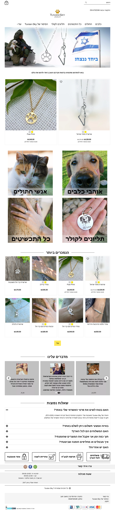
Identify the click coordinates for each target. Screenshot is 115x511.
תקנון (107, 501)
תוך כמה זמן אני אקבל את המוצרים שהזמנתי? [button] (81, 436)
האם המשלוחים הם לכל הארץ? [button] (90, 431)
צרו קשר (106, 496)
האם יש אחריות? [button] (98, 447)
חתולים (88, 24)
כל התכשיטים (74, 24)
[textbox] (100, 10)
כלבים (98, 24)
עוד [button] (57, 343)
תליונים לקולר (58, 24)
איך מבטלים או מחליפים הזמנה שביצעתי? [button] (83, 441)
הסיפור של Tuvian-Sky (36, 24)
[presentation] (9, 378)
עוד (19, 24)
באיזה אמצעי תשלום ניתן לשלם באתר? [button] (85, 425)
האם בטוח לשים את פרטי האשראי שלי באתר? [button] (81, 409)
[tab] (57, 409)
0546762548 (72, 499)
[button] (59, 393)
